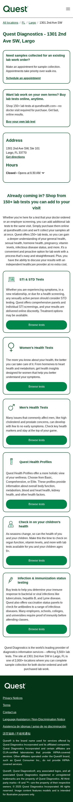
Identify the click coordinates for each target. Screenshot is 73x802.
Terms (6, 705)
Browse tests (37, 324)
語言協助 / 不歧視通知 (16, 733)
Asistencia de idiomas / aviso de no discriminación (34, 726)
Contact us (9, 712)
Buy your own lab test (20, 121)
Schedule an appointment (23, 78)
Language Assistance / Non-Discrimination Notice (34, 719)
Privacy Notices (13, 698)
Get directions (15, 156)
